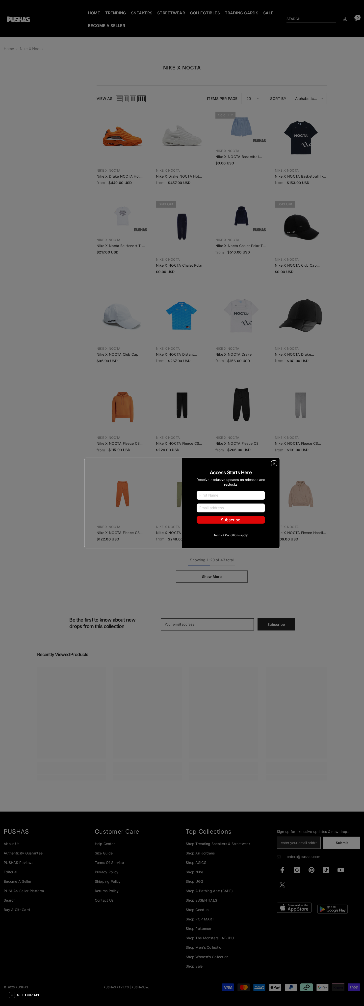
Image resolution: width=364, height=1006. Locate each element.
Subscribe (230, 527)
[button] (24, 995)
